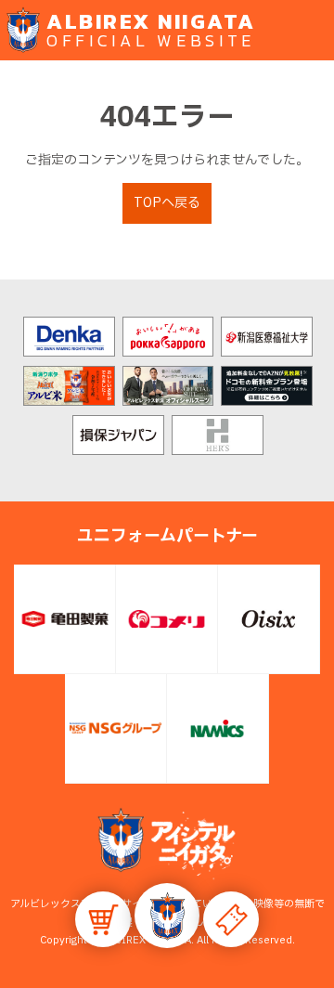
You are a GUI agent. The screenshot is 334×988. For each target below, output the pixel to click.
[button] (167, 915)
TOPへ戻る (167, 203)
